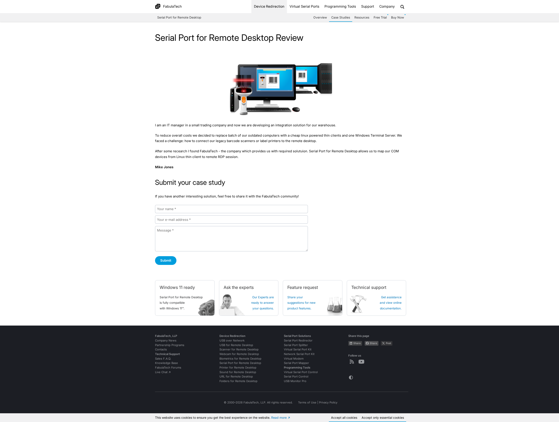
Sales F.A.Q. (163, 358)
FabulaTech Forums (168, 367)
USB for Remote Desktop (236, 345)
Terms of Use (307, 402)
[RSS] (352, 361)
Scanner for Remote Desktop (239, 349)
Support (367, 6)
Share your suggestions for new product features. (301, 302)
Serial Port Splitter (296, 345)
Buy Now (397, 17)
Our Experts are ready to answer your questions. (262, 302)
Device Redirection (269, 6)
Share (357, 343)
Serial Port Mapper (296, 363)
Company (387, 6)
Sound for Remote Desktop (237, 372)
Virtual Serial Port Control (301, 372)
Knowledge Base (166, 363)
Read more (279, 417)
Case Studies (340, 17)
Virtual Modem (294, 358)
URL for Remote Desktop (236, 376)
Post (388, 343)
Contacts (161, 349)
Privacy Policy (328, 402)
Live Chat (161, 372)
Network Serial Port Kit (299, 354)
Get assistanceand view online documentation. (391, 302)
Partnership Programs (169, 345)
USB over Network (232, 340)
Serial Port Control (296, 376)
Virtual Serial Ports (304, 6)
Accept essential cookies (383, 417)
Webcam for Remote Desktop (239, 354)
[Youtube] (362, 361)
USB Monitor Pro (295, 381)
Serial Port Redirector (298, 340)
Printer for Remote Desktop (237, 367)
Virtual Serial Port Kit (297, 349)
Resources (361, 17)
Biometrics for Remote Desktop (240, 358)
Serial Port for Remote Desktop (179, 17)
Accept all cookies (344, 417)
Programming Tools (340, 6)
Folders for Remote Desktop (238, 381)
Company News (165, 340)
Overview (320, 17)
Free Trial (380, 17)
